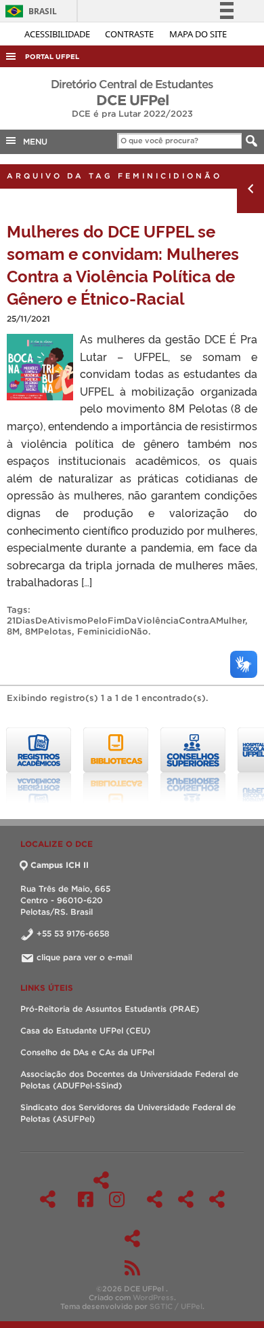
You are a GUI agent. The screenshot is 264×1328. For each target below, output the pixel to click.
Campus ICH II (59, 864)
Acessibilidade (58, 34)
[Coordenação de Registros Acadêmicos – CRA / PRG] (38, 765)
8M (13, 631)
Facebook (85, 1199)
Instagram (117, 1199)
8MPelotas (48, 631)
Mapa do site (198, 34)
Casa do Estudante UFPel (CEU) (85, 1030)
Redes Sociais (101, 1180)
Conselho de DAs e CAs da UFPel (87, 1052)
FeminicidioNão (112, 631)
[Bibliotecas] (115, 765)
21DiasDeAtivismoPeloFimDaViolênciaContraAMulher (126, 620)
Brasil (28, 11)
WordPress (153, 1297)
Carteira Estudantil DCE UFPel (217, 1199)
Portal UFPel (52, 56)
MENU (32, 141)
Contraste (130, 34)
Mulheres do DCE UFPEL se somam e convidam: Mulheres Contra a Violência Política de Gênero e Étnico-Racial (123, 264)
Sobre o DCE (154, 1199)
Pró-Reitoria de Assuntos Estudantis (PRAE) (109, 1008)
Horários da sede (186, 1199)
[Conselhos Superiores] (192, 765)
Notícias (132, 1238)
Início (48, 1199)
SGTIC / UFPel (176, 1306)
